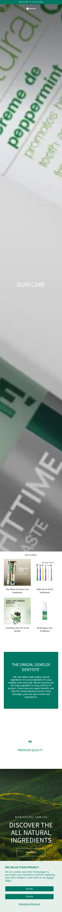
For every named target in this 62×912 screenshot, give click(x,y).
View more (31, 852)
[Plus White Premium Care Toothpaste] (17, 572)
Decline (29, 896)
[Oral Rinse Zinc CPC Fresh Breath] (17, 611)
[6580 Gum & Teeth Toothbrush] (44, 572)
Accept (29, 888)
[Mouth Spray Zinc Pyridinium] (44, 611)
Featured (31, 555)
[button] (6, 9)
